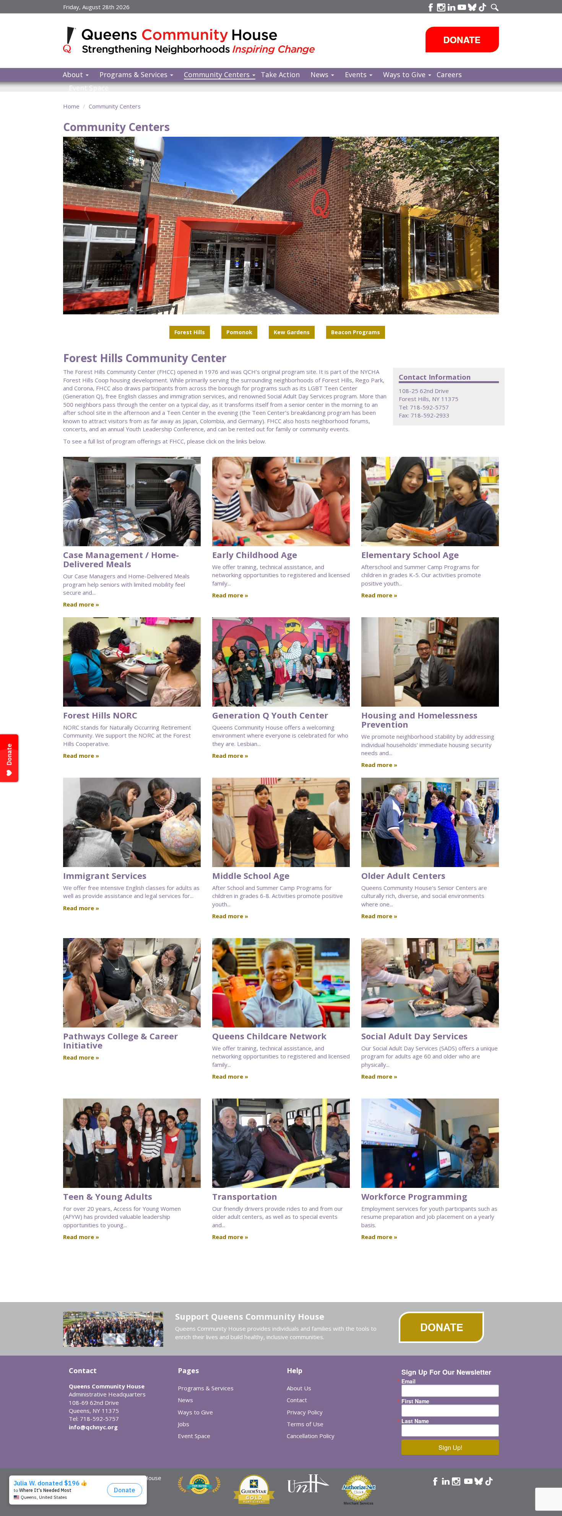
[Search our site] (495, 7)
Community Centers (218, 74)
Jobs (183, 1424)
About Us (299, 1388)
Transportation (244, 1196)
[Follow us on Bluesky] (472, 7)
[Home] (72, 40)
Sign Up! (450, 1447)
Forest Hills (189, 332)
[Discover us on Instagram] (441, 7)
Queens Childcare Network (269, 1036)
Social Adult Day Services (414, 1036)
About (74, 74)
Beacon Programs (355, 332)
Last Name (415, 1421)
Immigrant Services (104, 875)
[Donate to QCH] (462, 39)
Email (408, 1381)
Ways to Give (405, 74)
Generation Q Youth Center (270, 715)
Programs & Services (134, 74)
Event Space (89, 87)
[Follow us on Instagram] (456, 1481)
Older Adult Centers (403, 875)
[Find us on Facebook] (431, 7)
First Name (415, 1401)
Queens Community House (200, 42)
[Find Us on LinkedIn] (451, 7)
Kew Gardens (292, 332)
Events (357, 74)
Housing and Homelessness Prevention (419, 719)
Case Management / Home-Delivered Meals (121, 559)
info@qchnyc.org (93, 1427)
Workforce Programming (414, 1196)
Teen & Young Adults (107, 1196)
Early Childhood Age (254, 554)
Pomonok (239, 332)
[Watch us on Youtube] (462, 7)
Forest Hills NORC (100, 715)
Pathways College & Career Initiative (120, 1040)
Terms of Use (305, 1424)
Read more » (81, 604)
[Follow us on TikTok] (482, 7)
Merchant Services (359, 1503)
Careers (449, 74)
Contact (297, 1400)
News (320, 74)
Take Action (280, 74)
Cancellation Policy (311, 1436)
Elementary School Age (410, 554)
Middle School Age (250, 875)
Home (71, 106)
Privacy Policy (305, 1412)
